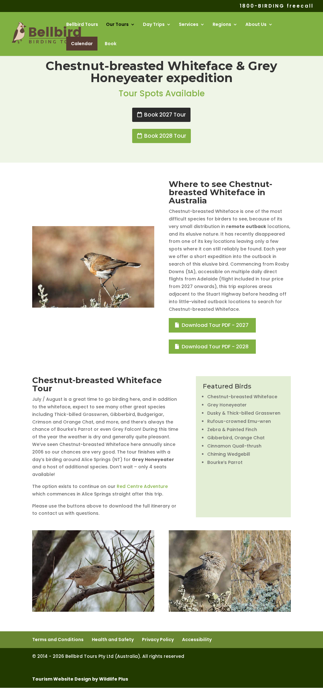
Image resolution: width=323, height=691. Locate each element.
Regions (222, 24)
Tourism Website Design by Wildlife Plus (80, 679)
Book (110, 44)
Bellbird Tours (82, 24)
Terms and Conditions (58, 639)
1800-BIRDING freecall (277, 6)
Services (188, 24)
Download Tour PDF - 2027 (215, 325)
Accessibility (197, 639)
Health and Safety (113, 639)
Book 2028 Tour (165, 136)
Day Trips (154, 24)
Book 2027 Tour (165, 114)
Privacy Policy (158, 639)
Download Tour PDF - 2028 (215, 346)
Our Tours (117, 24)
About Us (256, 24)
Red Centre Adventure (142, 486)
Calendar (82, 43)
